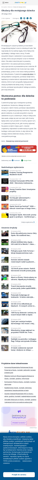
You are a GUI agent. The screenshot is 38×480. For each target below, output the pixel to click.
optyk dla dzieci (28, 74)
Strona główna (4, 7)
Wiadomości (10, 7)
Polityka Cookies (19, 469)
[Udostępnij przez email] (24, 18)
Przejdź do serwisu (19, 475)
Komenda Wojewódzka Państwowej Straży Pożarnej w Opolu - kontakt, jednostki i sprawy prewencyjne (20, 370)
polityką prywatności (14, 461)
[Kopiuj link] (21, 18)
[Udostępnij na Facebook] (31, 18)
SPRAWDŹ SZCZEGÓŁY (19, 423)
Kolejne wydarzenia (27, 222)
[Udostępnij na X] (27, 18)
